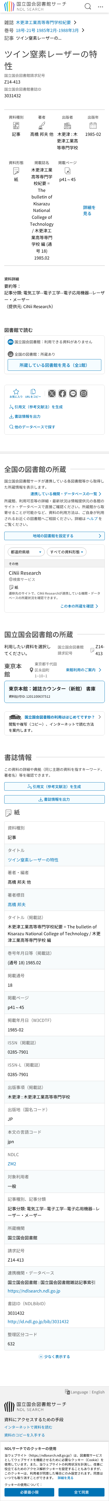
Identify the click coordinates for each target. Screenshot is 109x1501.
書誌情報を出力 (27, 416)
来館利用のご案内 (81, 669)
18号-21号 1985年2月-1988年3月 (47, 30)
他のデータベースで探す (35, 426)
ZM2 (12, 1163)
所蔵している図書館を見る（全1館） (55, 365)
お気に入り (16, 397)
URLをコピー (33, 397)
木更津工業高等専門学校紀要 (43, 22)
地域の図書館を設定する (53, 535)
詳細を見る (89, 210)
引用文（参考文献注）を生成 (39, 406)
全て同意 (81, 1492)
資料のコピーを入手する (24, 1435)
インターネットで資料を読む (28, 1427)
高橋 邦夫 (17, 904)
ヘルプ (92, 518)
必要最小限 (29, 1492)
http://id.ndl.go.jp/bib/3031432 (38, 1321)
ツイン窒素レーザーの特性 (33, 859)
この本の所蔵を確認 (77, 606)
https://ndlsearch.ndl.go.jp (34, 1290)
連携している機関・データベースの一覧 (63, 493)
